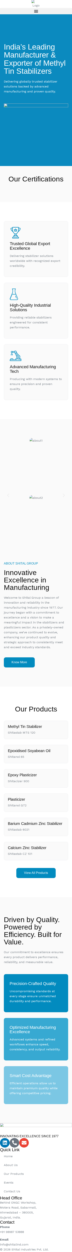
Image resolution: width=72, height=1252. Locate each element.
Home (8, 1156)
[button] (36, 11)
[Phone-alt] (14, 1143)
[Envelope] (24, 1143)
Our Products (14, 1174)
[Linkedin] (5, 1143)
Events (8, 1182)
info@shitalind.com (14, 1244)
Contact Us (12, 1191)
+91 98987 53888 (12, 1232)
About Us (11, 1165)
